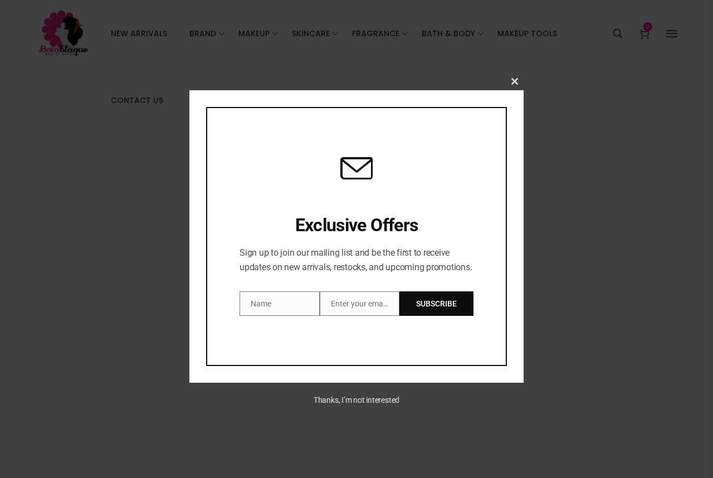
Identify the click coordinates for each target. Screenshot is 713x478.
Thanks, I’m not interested (356, 400)
